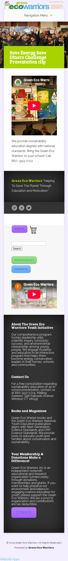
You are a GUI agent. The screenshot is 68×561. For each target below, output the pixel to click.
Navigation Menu (36, 15)
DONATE (20, 229)
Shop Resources (24, 260)
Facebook (22, 208)
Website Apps (10, 559)
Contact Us (21, 269)
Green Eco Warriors (41, 547)
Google (14, 208)
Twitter (29, 208)
